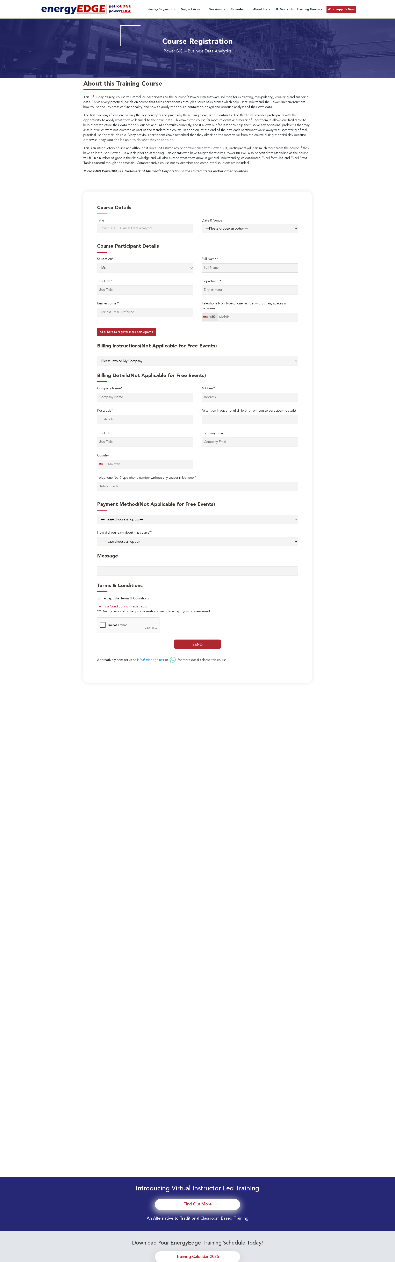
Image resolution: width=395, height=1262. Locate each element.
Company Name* (109, 388)
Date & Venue (212, 220)
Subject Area (190, 9)
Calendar (237, 9)
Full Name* (210, 259)
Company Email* (214, 433)
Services (215, 9)
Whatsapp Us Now (341, 9)
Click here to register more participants (126, 332)
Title (100, 220)
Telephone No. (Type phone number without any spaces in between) (244, 306)
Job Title (103, 433)
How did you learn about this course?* (124, 532)
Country (103, 455)
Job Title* (104, 281)
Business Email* (108, 303)
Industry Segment (159, 9)
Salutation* (105, 259)
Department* (211, 281)
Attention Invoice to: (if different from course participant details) (249, 410)
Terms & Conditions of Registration (122, 606)
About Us (260, 9)
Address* (208, 388)
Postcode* (105, 410)
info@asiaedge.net (150, 660)
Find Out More (198, 1204)
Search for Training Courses (301, 9)
